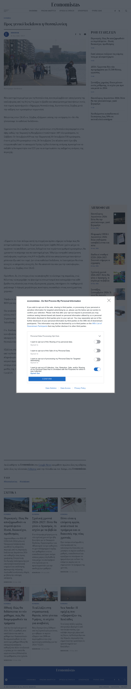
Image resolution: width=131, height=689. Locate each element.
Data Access (65, 388)
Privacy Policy (80, 388)
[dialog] (65, 344)
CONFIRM (47, 379)
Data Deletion (51, 388)
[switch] (97, 341)
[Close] (109, 301)
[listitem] (65, 336)
